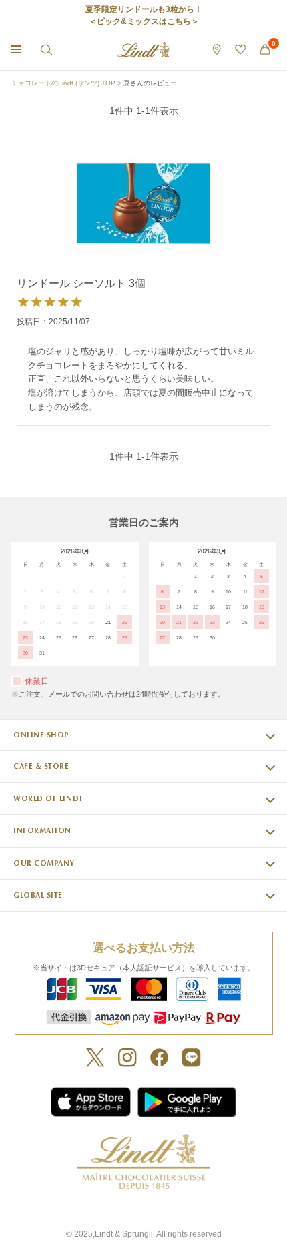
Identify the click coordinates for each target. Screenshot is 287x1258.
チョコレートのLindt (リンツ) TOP (63, 83)
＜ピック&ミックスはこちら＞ (144, 21)
